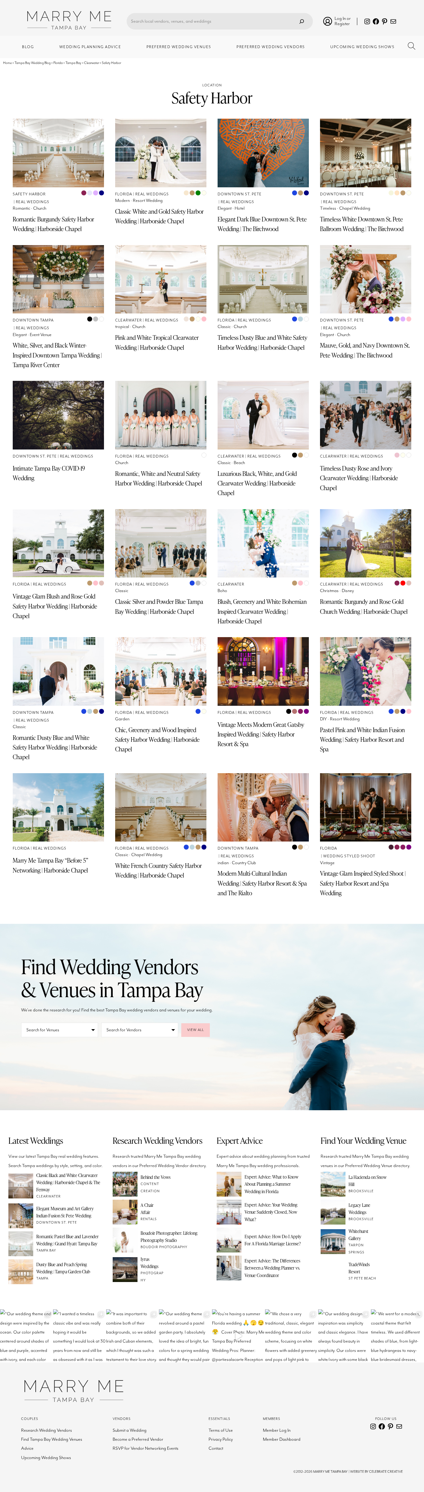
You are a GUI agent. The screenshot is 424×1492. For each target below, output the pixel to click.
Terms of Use (221, 1430)
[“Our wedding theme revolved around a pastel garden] (185, 1335)
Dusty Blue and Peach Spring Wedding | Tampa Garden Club (63, 1268)
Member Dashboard (281, 1439)
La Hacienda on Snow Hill (367, 1180)
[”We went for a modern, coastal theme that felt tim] (397, 1335)
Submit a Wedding (130, 1430)
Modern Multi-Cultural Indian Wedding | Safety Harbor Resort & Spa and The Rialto (262, 883)
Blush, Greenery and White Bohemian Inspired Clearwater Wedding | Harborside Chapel (262, 611)
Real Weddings (32, 202)
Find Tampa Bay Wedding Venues (51, 1439)
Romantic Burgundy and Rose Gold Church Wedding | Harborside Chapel (364, 606)
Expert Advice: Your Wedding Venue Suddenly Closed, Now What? (271, 1212)
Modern (122, 200)
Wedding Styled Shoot (349, 856)
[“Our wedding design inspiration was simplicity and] (344, 1335)
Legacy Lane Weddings (359, 1208)
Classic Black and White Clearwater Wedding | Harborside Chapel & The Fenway (68, 1182)
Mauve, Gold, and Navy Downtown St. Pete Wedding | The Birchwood (365, 350)
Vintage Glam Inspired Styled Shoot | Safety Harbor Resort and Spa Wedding (363, 883)
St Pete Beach (362, 1278)
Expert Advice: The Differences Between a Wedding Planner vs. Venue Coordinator (272, 1267)
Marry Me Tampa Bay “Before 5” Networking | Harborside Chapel (50, 865)
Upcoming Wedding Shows (46, 1457)
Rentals (149, 1219)
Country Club (244, 862)
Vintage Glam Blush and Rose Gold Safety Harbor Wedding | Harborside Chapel (55, 606)
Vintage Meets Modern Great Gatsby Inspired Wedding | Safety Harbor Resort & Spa (261, 734)
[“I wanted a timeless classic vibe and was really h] (79, 1335)
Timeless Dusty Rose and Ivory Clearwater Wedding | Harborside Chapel (359, 478)
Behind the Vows (155, 1177)
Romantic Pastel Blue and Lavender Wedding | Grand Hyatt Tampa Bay (67, 1240)
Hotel (240, 208)
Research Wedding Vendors (46, 1430)
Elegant (225, 208)
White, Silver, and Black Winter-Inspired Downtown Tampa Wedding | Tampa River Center (57, 355)
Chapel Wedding (354, 208)
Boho (222, 590)
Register (342, 23)
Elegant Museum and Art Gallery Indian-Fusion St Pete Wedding (65, 1212)
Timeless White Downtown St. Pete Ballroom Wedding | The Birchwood (362, 224)
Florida (58, 63)
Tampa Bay (73, 63)
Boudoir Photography (164, 1247)
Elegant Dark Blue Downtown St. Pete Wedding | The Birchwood (262, 224)
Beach (239, 462)
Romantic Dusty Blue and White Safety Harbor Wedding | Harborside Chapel (55, 747)
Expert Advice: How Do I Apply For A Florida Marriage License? (273, 1240)
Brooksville (361, 1191)
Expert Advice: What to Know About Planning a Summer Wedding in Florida (271, 1184)
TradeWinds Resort (359, 1268)
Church (39, 208)
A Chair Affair (147, 1208)
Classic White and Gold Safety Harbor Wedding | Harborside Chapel (159, 216)
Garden (122, 719)
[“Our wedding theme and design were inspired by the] (26, 1335)
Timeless (328, 208)
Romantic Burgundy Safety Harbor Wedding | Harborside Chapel (53, 224)
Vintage (327, 862)
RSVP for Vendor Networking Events (145, 1448)
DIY (323, 719)
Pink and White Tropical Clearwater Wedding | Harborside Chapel (157, 342)
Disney (348, 590)
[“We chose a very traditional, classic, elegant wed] (291, 1335)
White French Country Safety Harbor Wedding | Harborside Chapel (158, 870)
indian (223, 862)
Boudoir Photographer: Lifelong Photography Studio (169, 1236)
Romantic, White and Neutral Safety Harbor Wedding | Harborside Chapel (158, 478)
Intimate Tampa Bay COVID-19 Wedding (49, 473)
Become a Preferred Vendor (138, 1439)
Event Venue (41, 334)
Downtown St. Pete (240, 194)
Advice (27, 1448)
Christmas (329, 590)
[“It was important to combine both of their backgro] (132, 1335)
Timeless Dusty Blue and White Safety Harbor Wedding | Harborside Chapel (262, 342)
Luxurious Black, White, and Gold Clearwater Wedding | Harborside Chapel (257, 483)
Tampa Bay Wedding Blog (33, 63)
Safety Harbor (29, 194)
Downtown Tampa (33, 320)
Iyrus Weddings (149, 1262)
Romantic (21, 208)
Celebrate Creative (386, 1472)
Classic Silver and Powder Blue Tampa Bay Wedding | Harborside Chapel (159, 606)
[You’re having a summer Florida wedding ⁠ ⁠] (238, 1335)
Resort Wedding (148, 200)
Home (7, 63)
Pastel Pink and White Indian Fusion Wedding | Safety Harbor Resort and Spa (362, 740)
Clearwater (91, 63)
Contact (216, 1448)
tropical (122, 326)
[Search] (301, 21)
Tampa (42, 1278)
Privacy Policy (221, 1439)
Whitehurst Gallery (358, 1234)
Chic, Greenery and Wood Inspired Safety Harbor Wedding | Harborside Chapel (157, 740)
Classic (224, 326)
